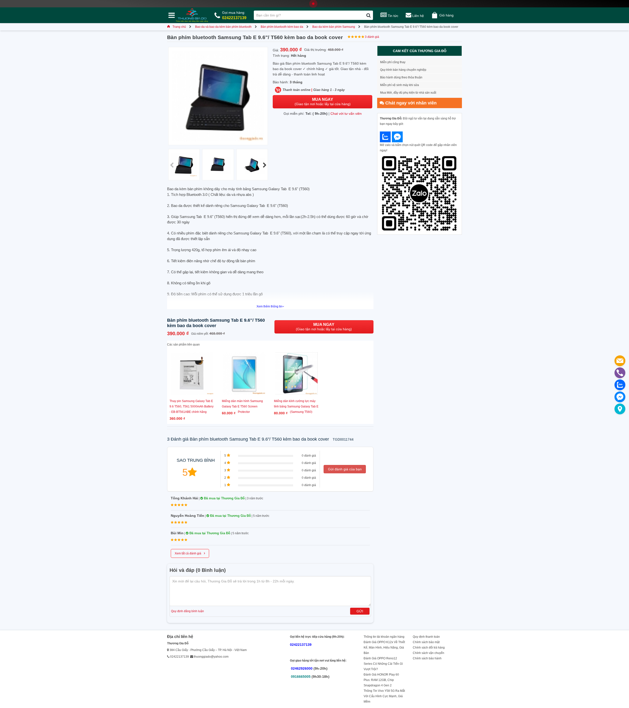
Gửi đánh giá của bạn (345, 469)
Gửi (360, 611)
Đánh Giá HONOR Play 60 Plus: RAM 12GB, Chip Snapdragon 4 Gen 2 (381, 680)
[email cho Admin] (620, 360)
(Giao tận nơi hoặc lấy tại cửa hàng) (323, 101)
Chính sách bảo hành (427, 658)
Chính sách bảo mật (426, 642)
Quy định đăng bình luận (187, 611)
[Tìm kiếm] (368, 15)
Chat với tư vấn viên (346, 114)
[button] (264, 165)
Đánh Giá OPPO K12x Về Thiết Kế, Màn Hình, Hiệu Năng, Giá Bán (384, 647)
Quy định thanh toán (426, 636)
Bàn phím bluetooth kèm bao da (282, 27)
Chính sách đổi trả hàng (429, 647)
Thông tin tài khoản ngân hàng (384, 636)
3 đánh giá (372, 37)
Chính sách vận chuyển (428, 653)
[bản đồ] (620, 409)
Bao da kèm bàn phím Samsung (333, 27)
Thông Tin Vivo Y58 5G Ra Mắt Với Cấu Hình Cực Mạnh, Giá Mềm (384, 696)
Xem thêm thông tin (269, 306)
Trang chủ (179, 27)
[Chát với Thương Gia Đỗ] (385, 136)
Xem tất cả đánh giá (190, 552)
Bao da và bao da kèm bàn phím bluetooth (223, 27)
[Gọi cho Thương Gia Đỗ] (620, 372)
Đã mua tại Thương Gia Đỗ (224, 498)
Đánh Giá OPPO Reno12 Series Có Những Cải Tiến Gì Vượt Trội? (383, 664)
